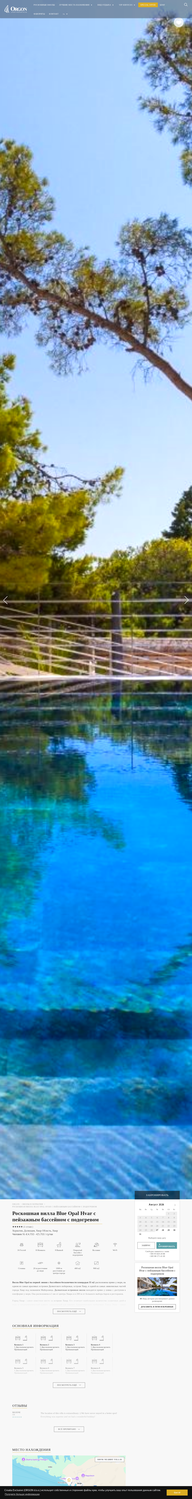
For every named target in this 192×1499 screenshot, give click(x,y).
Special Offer (148, 5)
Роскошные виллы (44, 5)
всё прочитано (67, 1429)
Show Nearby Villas (109, 1459)
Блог (162, 5)
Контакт (54, 14)
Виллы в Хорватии (32, 1204)
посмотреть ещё (67, 1311)
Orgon (16, 1204)
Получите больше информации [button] (22, 1494)
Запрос (146, 1245)
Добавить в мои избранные (157, 1307)
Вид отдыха (104, 5)
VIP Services (125, 5)
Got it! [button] (177, 1492)
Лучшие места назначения (74, 5)
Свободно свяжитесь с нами (157, 1253)
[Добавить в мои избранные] (179, 22)
